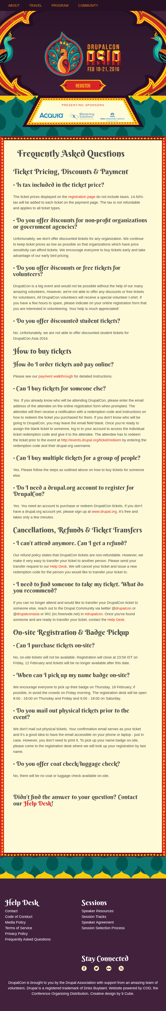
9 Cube (127, 994)
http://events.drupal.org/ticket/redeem (91, 440)
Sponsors (20, 21)
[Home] (83, 44)
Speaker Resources (98, 911)
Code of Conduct (18, 917)
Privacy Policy (16, 934)
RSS (121, 968)
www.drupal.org (104, 512)
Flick (108, 968)
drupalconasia (28, 614)
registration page (81, 197)
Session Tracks (94, 917)
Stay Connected (105, 958)
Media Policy (15, 922)
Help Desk (58, 566)
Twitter (96, 968)
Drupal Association (81, 983)
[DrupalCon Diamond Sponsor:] (51, 117)
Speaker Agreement (98, 922)
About (14, 5)
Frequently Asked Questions (28, 939)
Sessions (94, 902)
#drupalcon (94, 614)
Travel (35, 5)
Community (88, 5)
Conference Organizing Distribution (60, 994)
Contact (11, 911)
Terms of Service (18, 928)
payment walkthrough (55, 376)
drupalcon (123, 608)
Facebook (84, 968)
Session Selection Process (103, 928)
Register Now (83, 86)
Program (60, 5)
